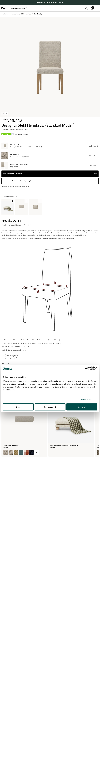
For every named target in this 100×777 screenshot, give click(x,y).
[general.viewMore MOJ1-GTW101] (36, 452)
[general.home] (5, 8)
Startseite (4, 14)
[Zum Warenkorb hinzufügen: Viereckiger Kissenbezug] (26, 201)
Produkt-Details (11, 220)
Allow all (81, 407)
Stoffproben (59, 2)
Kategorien (15, 14)
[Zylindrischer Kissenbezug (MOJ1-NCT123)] (31, 452)
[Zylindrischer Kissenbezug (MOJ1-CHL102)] (26, 452)
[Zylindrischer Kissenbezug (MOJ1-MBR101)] (16, 452)
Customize (48, 407)
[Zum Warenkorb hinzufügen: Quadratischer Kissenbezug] (40, 201)
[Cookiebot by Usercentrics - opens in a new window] (86, 368)
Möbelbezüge (26, 14)
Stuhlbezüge (38, 14)
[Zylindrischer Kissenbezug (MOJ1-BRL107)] (21, 452)
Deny (18, 407)
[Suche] (86, 8)
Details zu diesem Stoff (15, 225)
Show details (86, 399)
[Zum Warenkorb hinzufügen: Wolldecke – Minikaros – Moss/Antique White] (12, 201)
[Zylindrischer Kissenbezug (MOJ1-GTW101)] (5, 452)
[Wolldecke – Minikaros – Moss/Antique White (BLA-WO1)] (52, 452)
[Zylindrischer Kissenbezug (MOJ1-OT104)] (11, 452)
